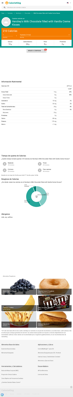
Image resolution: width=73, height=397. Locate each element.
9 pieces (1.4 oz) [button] (25, 35)
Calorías (3, 86)
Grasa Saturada (7, 95)
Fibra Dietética (7, 109)
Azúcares (5, 112)
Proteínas (4, 115)
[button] (69, 2)
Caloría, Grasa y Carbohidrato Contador (49, 356)
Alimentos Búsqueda (7, 352)
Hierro (3, 124)
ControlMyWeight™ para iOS (46, 349)
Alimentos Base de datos (10, 345)
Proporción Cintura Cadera (9, 374)
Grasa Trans (6, 97)
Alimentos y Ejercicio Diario (45, 360)
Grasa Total (4, 92)
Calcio (3, 118)
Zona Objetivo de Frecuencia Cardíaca (12, 378)
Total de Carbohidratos (8, 106)
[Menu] (2, 3)
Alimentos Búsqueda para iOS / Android (49, 352)
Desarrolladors (43, 366)
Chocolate (27, 13)
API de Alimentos (43, 370)
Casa (2, 13)
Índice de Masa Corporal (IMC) (10, 370)
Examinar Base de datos (8, 349)
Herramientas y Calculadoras (11, 366)
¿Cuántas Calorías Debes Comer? (11, 382)
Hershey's (18, 13)
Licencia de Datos (43, 374)
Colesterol (4, 100)
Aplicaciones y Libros (45, 345)
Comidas (10, 13)
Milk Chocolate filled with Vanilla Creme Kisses (47, 13)
